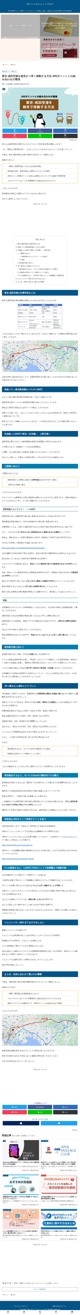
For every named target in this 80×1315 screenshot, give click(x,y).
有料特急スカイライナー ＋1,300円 (34, 256)
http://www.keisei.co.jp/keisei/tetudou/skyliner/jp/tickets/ (23, 548)
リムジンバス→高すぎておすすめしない (32, 278)
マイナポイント (71, 836)
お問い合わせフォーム (59, 1306)
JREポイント (7, 71)
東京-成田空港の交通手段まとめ (29, 244)
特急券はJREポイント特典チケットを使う (34, 272)
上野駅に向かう (24, 253)
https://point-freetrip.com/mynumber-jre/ (17, 845)
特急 (22, 259)
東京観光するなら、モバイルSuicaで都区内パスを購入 (38, 269)
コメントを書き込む (40, 1289)
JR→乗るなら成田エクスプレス (29, 266)
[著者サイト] (21, 1123)
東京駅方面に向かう (26, 263)
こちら (23, 836)
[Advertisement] (40, 219)
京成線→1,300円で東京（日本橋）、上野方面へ (34, 250)
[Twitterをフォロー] (59, 1123)
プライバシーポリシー (21, 1306)
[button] (74, 621)
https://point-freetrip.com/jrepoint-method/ (18, 858)
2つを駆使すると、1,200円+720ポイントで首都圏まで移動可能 (41, 275)
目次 (37, 239)
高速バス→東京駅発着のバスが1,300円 (31, 247)
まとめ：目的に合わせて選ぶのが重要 (31, 281)
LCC (14, 71)
